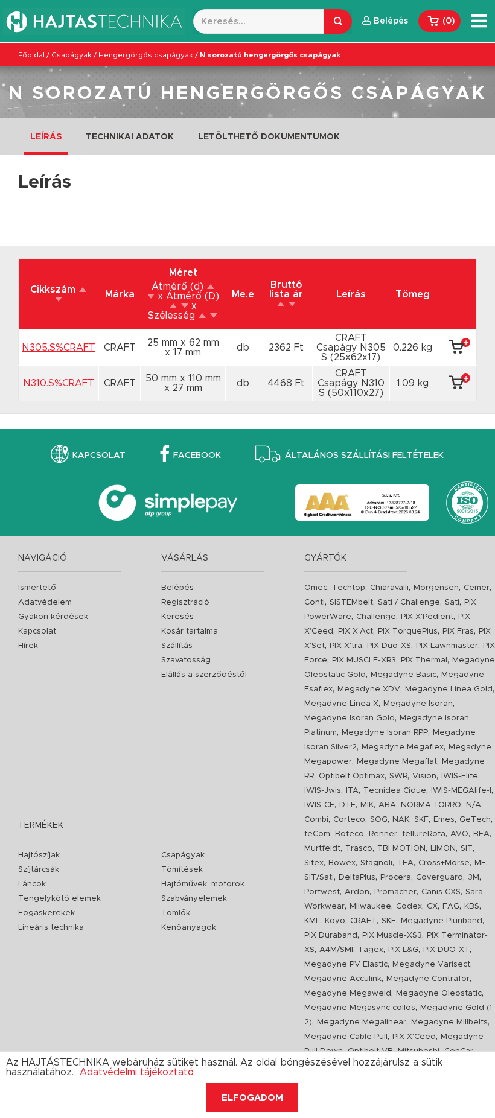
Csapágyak (71, 55)
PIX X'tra (346, 646)
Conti (314, 602)
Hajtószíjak (39, 855)
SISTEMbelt (351, 602)
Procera (395, 877)
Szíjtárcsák (38, 870)
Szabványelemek (194, 899)
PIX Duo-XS (389, 646)
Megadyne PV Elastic (346, 964)
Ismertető (37, 588)
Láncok (32, 884)
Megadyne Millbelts (449, 1022)
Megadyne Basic (403, 675)
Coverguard (439, 877)
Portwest (322, 892)
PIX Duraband (330, 935)
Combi (316, 820)
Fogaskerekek (46, 913)
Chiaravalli (389, 588)
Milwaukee (370, 906)
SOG (379, 820)
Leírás (46, 137)
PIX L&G (403, 950)
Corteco (349, 820)
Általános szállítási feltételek (364, 455)
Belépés (177, 588)
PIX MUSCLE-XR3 (364, 660)
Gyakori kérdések (53, 617)
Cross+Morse (444, 863)
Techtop (348, 588)
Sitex (314, 863)
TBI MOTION (401, 849)
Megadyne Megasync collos (359, 1008)
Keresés (177, 617)
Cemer (477, 588)
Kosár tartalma (189, 631)
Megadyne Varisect (431, 964)
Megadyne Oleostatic (439, 993)
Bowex (342, 863)
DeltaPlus (357, 877)
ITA (352, 791)
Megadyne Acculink (343, 979)
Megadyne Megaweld (347, 993)
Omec (315, 588)
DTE (347, 805)
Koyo (335, 921)
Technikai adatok (130, 137)
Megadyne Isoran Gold (349, 718)
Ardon (357, 892)
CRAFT (363, 921)
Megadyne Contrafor (428, 979)
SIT (467, 849)
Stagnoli (376, 863)
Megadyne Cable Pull (346, 1037)
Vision (424, 776)
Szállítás (177, 646)
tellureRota (424, 834)
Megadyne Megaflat (397, 762)
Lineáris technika (51, 928)
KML (312, 921)
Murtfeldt (322, 849)
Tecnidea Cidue (394, 791)
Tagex (370, 950)
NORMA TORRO (431, 805)
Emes (444, 820)
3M (473, 877)
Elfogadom (252, 1097)
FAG (450, 906)
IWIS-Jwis (322, 791)
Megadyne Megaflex (403, 747)
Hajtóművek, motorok (202, 884)
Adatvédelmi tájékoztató (137, 1072)
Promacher (395, 892)
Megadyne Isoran (418, 704)
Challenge (376, 617)
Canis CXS (441, 892)
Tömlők (175, 913)
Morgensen (436, 588)
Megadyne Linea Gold (449, 689)
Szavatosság (186, 660)
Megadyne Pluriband (441, 921)
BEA (481, 834)
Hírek (28, 646)
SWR (398, 776)
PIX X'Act (355, 631)
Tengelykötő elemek (59, 899)
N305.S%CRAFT (58, 347)
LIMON (443, 849)
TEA (405, 863)
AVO (459, 834)
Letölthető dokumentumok (269, 137)
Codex (409, 906)
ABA (387, 805)
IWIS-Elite (459, 776)
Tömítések (182, 870)
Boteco (349, 834)
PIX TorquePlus (408, 631)
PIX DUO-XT (446, 950)
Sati (452, 602)
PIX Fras (458, 631)
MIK (367, 805)
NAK (400, 820)
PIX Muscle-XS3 (392, 935)
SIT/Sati (319, 877)
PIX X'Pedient (427, 617)
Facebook (197, 455)
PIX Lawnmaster (447, 646)
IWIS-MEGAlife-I (461, 791)
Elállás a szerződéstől (204, 675)
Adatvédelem (45, 602)
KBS (471, 906)
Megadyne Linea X (341, 704)
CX (432, 906)
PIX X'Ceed (414, 1037)
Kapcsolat (99, 455)
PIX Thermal (424, 660)
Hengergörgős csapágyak (145, 55)
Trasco (358, 849)
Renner (383, 834)
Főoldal (31, 55)
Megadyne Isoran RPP (385, 733)
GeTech (475, 820)
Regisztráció (185, 602)
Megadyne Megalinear (361, 1022)
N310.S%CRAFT (58, 383)
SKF (421, 820)
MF (480, 863)
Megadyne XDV (368, 689)
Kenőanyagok (188, 928)
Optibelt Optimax (352, 776)
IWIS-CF (319, 805)
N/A (473, 805)
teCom (317, 834)
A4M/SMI (336, 950)
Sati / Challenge (409, 602)
